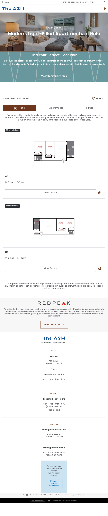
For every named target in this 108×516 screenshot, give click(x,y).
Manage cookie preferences (54, 483)
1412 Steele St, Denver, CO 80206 (54, 436)
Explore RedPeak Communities (78, 2)
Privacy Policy (63, 495)
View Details (50, 193)
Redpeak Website (54, 324)
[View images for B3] (54, 225)
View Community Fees (54, 76)
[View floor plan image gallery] (100, 193)
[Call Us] (98, 8)
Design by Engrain (77, 495)
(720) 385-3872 (54, 455)
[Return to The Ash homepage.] (50, 8)
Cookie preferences (38, 500)
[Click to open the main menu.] (105, 2)
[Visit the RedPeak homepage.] (29, 2)
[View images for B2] (54, 150)
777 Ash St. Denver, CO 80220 (54, 362)
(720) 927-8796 (54, 406)
